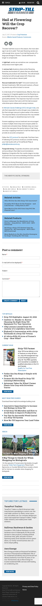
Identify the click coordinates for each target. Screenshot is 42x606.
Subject (4, 271)
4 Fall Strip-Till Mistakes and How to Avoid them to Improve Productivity (20, 412)
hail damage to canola (26, 189)
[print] (10, 44)
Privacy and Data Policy (30, 586)
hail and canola (10, 189)
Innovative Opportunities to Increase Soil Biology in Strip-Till (20, 407)
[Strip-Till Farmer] (9, 357)
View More (8, 391)
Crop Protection (22, 35)
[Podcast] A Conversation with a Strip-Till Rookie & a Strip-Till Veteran (21, 332)
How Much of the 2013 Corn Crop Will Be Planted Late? (19, 209)
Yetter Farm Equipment (17, 465)
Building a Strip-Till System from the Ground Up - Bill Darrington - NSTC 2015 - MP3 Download (19, 229)
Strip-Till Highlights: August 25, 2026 (20, 317)
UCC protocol (13, 137)
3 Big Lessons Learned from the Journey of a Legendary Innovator (19, 328)
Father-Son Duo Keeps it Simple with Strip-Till (20, 374)
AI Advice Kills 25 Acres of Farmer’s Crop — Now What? (20, 337)
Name (4, 254)
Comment (6, 279)
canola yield (16, 187)
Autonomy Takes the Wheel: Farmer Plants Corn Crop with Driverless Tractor (20, 385)
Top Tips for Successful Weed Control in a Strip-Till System (20, 416)
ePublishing (14, 600)
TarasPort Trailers (13, 506)
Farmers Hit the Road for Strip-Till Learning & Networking (19, 379)
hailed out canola (11, 191)
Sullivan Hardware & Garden (18, 527)
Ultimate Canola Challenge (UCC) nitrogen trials (20, 108)
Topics (7, 3)
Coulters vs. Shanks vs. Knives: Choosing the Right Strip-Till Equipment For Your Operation (18, 322)
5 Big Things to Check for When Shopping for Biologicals (17, 459)
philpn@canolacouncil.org (10, 144)
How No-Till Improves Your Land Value (21, 420)
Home (25, 590)
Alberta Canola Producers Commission (19, 37)
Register (30, 3)
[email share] (6, 44)
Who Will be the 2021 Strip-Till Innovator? (20, 201)
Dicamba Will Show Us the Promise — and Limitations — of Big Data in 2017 (20, 204)
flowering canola (30, 187)
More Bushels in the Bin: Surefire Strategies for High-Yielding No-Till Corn (20, 235)
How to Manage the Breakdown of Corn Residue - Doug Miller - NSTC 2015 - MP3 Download (19, 222)
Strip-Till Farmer (26, 348)
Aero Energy (10, 548)
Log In (23, 3)
